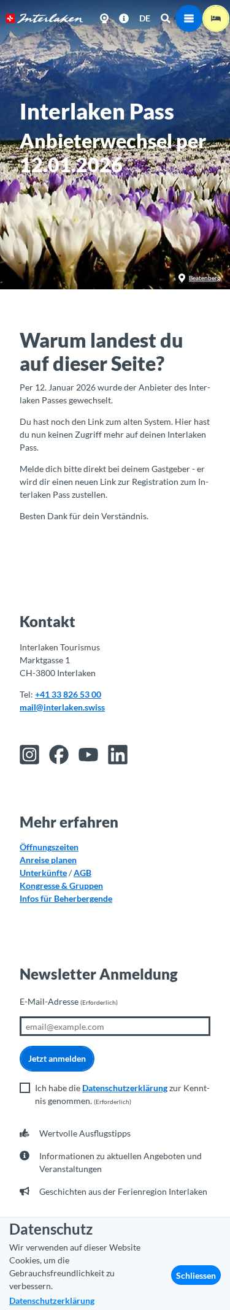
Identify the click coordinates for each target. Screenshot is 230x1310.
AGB (82, 872)
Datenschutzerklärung (124, 1088)
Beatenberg (204, 277)
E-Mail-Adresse (69, 1001)
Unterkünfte (43, 872)
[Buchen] (215, 18)
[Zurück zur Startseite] (44, 18)
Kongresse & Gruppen (61, 885)
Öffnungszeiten (49, 847)
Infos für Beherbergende (66, 898)
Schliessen (196, 1275)
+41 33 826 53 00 (68, 694)
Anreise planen (48, 860)
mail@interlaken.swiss (62, 707)
